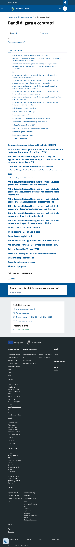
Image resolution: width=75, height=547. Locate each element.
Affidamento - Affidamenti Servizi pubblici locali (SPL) (33, 244)
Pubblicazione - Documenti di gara (24, 231)
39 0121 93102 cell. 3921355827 (14, 397)
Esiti (10, 173)
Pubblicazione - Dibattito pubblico (24, 227)
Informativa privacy (29, 493)
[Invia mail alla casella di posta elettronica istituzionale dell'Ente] (14, 408)
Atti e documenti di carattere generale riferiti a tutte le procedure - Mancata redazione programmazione (33, 200)
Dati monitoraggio (13, 539)
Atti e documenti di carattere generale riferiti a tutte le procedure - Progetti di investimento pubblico (33, 222)
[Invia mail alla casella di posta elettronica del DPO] (13, 456)
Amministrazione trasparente (23, 17)
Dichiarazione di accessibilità (14, 500)
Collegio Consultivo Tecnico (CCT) (23, 249)
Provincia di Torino (13, 496)
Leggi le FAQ (27, 508)
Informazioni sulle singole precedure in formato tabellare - (35, 151)
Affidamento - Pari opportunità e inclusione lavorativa (33, 240)
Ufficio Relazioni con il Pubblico (14, 435)
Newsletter (11, 532)
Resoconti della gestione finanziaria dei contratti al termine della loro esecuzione (36, 170)
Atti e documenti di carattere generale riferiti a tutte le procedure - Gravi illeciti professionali (33, 214)
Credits (41, 539)
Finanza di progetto (17, 266)
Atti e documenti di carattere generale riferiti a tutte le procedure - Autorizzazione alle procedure (33, 183)
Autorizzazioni (27, 360)
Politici (10, 372)
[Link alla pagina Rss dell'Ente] (9, 529)
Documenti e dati (13, 357)
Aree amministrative (14, 355)
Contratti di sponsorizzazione (21, 257)
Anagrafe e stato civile (29, 356)
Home (10, 17)
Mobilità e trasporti (44, 357)
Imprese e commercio (45, 355)
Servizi (29, 539)
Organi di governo (13, 363)
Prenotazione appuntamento (30, 516)
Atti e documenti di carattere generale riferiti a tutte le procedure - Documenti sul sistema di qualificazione (33, 207)
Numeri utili (11, 443)
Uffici (9, 375)
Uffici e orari (11, 440)
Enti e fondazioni (13, 360)
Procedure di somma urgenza (21, 262)
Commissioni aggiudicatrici (20, 236)
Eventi (56, 370)
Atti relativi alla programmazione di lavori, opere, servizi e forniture (31, 166)
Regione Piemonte (13, 2)
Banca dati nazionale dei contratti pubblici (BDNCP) (32, 145)
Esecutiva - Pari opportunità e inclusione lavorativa (32, 253)
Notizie (56, 355)
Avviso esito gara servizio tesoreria (21, 178)
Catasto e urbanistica (29, 363)
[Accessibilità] (5, 541)
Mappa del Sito (56, 539)
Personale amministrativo (14, 367)
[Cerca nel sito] (64, 8)
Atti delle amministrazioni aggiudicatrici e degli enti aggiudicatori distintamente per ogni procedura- (36, 159)
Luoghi (56, 367)
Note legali (27, 496)
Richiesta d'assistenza (30, 520)
